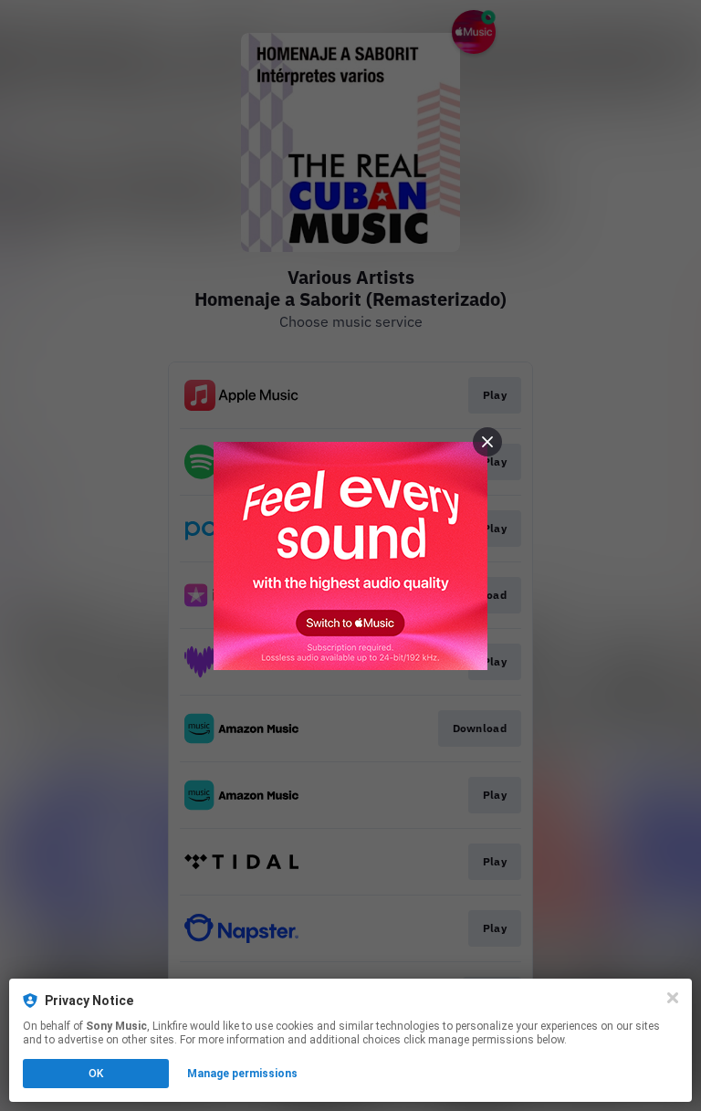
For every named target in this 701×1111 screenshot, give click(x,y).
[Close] (672, 997)
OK (96, 1073)
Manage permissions (242, 1073)
